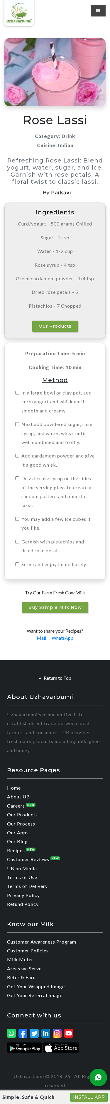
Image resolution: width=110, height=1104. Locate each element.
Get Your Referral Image (34, 995)
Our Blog (17, 841)
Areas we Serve (24, 968)
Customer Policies (28, 950)
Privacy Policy (23, 895)
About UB (18, 796)
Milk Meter (20, 959)
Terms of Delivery (27, 886)
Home (14, 787)
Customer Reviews (33, 859)
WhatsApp (62, 638)
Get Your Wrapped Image (36, 986)
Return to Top (57, 678)
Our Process (21, 823)
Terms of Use (22, 877)
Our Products (55, 326)
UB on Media (22, 868)
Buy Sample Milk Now (55, 607)
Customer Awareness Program (41, 941)
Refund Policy (23, 904)
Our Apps (18, 832)
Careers (21, 805)
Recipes (21, 850)
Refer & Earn (21, 977)
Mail (41, 638)
